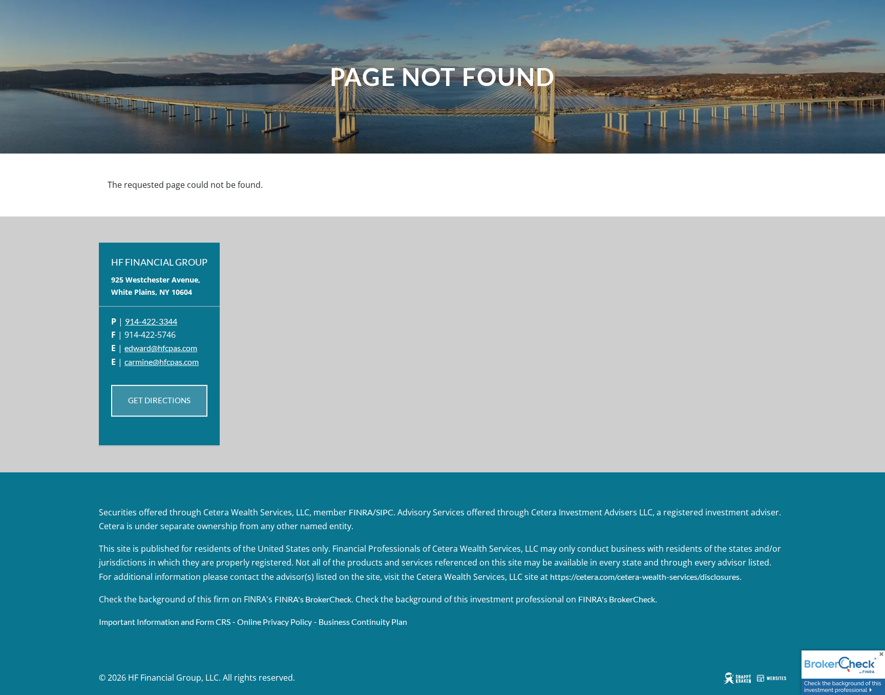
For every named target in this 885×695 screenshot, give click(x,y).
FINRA (361, 512)
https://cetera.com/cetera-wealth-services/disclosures (645, 576)
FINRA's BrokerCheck (313, 599)
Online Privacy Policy (274, 621)
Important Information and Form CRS (164, 621)
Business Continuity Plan (363, 621)
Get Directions (159, 400)
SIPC (384, 512)
